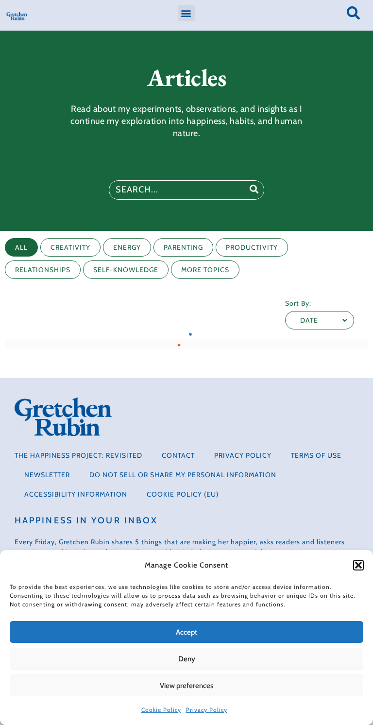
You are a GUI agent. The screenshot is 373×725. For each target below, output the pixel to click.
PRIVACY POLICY (242, 455)
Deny (186, 659)
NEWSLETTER (47, 474)
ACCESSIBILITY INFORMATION (75, 494)
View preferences (186, 685)
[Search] (254, 190)
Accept (186, 632)
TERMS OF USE (316, 455)
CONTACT (178, 455)
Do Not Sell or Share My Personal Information (182, 474)
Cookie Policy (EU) (183, 494)
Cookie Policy (161, 709)
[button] (358, 565)
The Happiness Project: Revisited (78, 455)
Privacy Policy (206, 709)
